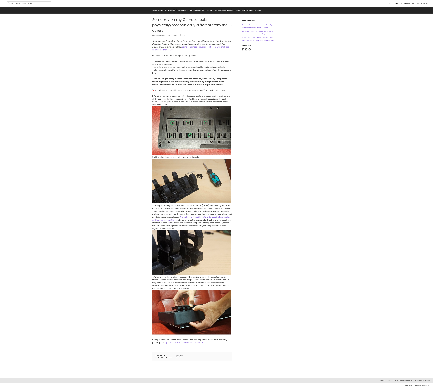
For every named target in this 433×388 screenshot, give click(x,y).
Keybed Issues (195, 10)
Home (154, 10)
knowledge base (407, 3)
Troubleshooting (182, 10)
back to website (422, 3)
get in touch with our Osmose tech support (185, 342)
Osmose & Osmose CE (166, 10)
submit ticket (394, 3)
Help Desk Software (412, 386)
